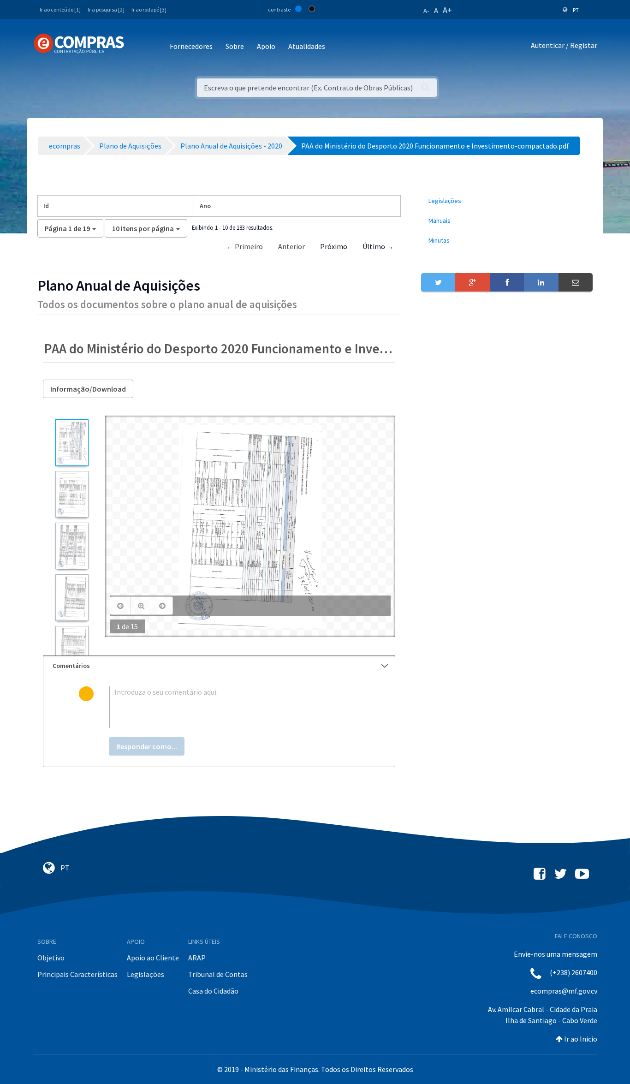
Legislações (145, 974)
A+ (447, 10)
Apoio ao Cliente (153, 957)
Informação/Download (88, 388)
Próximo (333, 246)
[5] (71, 649)
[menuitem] (507, 200)
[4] (71, 597)
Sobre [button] (235, 46)
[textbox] (234, 707)
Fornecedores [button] (191, 46)
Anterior (291, 246)
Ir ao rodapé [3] (148, 9)
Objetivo (51, 957)
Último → (378, 246)
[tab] (219, 665)
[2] (71, 494)
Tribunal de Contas (218, 974)
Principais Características (77, 974)
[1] (71, 442)
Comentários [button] (71, 665)
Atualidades (306, 46)
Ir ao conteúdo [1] (60, 9)
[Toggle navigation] (137, 47)
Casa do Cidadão (213, 990)
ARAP (197, 957)
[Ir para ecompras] (79, 43)
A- (426, 10)
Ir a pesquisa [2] (106, 9)
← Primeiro (244, 246)
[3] (71, 546)
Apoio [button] (266, 46)
